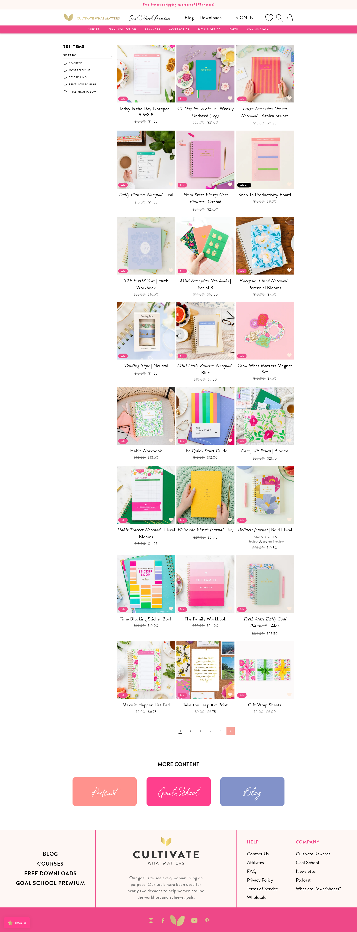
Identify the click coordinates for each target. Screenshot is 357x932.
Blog (189, 17)
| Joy (205, 530)
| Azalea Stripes (265, 113)
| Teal (146, 195)
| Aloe (265, 623)
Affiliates (255, 862)
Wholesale (256, 897)
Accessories (179, 29)
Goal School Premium (50, 883)
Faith (233, 29)
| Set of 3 (205, 284)
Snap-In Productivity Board (265, 195)
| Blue (205, 369)
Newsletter (306, 871)
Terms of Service (262, 888)
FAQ (252, 871)
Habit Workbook (146, 451)
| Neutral (146, 366)
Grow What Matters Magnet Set (264, 369)
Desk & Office (209, 29)
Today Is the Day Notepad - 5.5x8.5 (146, 112)
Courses (50, 864)
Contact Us (258, 853)
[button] (279, 18)
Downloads (210, 17)
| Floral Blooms (146, 533)
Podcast (104, 791)
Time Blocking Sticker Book (146, 619)
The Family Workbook (205, 619)
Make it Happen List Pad (146, 705)
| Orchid (205, 199)
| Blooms (265, 451)
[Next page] (230, 731)
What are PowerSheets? (318, 888)
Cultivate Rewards (313, 853)
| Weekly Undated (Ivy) (205, 112)
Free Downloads (50, 874)
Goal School (178, 791)
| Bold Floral (265, 530)
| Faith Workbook (146, 284)
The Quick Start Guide (205, 451)
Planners (152, 29)
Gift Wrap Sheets (265, 705)
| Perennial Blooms (264, 284)
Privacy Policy (260, 880)
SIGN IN (245, 17)
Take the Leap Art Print (205, 705)
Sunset (93, 29)
